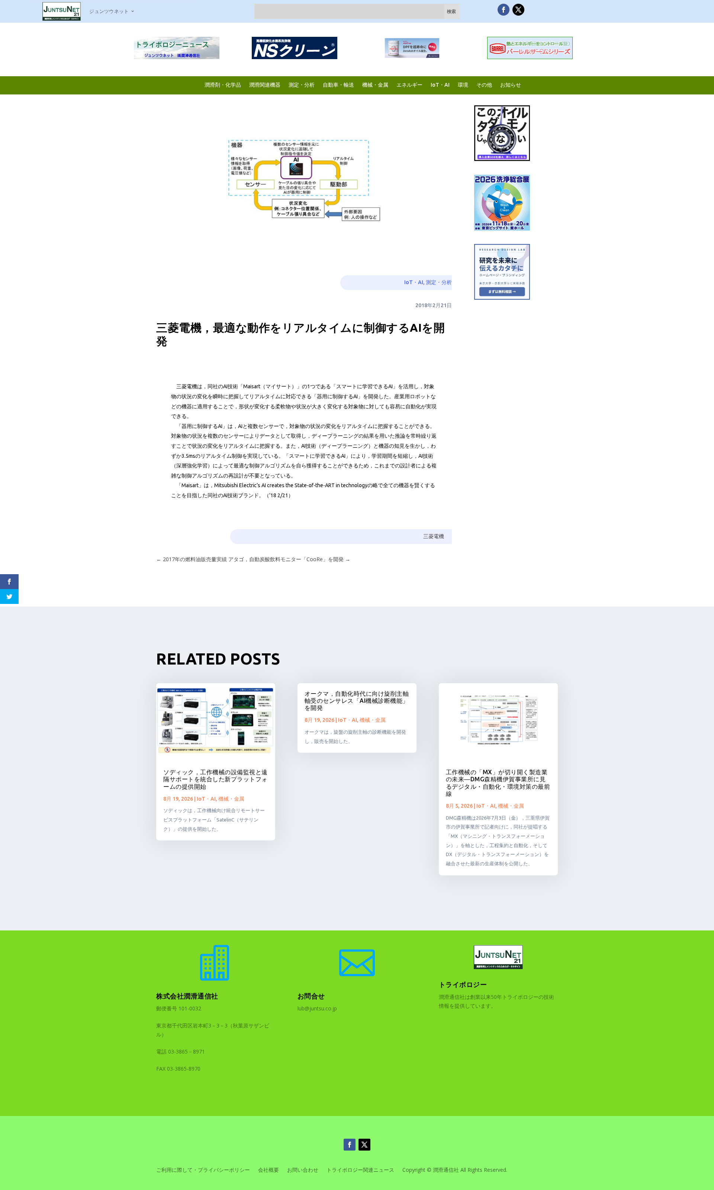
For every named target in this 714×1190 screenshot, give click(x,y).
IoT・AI (440, 84)
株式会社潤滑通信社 (187, 995)
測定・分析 (302, 84)
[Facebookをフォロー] (503, 10)
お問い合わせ (302, 1170)
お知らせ (510, 84)
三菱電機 (433, 536)
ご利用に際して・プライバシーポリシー (203, 1170)
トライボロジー (463, 984)
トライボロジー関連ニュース (360, 1170)
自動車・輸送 (338, 84)
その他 (484, 84)
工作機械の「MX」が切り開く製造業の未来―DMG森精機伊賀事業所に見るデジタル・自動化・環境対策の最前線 (498, 783)
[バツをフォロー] (518, 10)
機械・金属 (375, 84)
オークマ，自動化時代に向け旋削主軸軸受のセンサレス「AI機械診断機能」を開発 (357, 700)
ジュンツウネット (109, 11)
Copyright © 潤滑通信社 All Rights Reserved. (454, 1170)
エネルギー (409, 84)
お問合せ (311, 995)
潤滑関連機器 (264, 84)
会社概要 (268, 1170)
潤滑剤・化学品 (223, 84)
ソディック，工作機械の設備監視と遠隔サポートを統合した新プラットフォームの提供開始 (215, 779)
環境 (463, 84)
